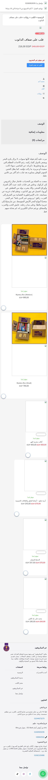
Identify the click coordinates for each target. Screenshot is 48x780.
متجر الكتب (19, 683)
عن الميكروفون (17, 688)
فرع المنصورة (42, 742)
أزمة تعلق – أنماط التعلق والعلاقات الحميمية (30, 501)
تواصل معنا (19, 693)
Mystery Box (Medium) (24, 295)
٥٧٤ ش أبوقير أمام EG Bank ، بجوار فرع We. (31, 728)
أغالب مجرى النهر (36, 442)
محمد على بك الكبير (35, 619)
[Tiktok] (17, 774)
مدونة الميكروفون (17, 678)
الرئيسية (40, 17)
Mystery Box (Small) (24, 383)
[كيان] (44, 86)
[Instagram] (23, 774)
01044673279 (39, 718)
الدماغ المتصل (35, 560)
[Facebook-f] (29, 774)
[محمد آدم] (44, 79)
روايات (26, 17)
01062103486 (39, 755)
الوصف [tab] (41, 123)
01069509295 (39, 732)
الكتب (33, 17)
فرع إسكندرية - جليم (40, 723)
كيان (43, 89)
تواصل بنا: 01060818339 (34, 3)
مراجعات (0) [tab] (38, 140)
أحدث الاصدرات (41, 672)
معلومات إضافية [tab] (37, 132)
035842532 (40, 737)
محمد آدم (41, 81)
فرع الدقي (43, 707)
